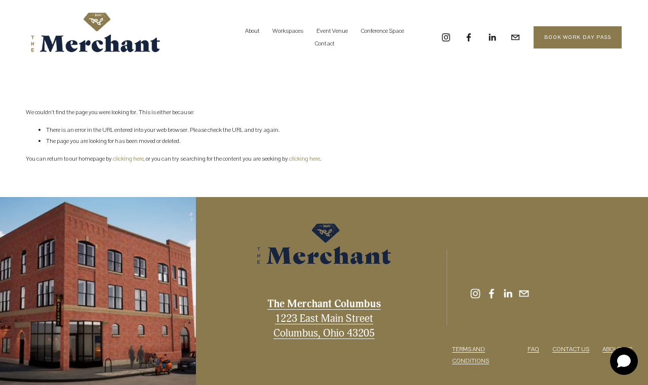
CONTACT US (570, 349)
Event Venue (332, 31)
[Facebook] (469, 37)
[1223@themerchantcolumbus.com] (515, 37)
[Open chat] (624, 361)
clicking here (128, 159)
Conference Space (382, 31)
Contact (324, 43)
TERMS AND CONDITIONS (470, 355)
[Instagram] (446, 37)
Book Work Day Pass (577, 37)
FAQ (533, 349)
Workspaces (287, 31)
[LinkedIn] (492, 37)
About (252, 31)
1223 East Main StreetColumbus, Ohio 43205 (324, 318)
